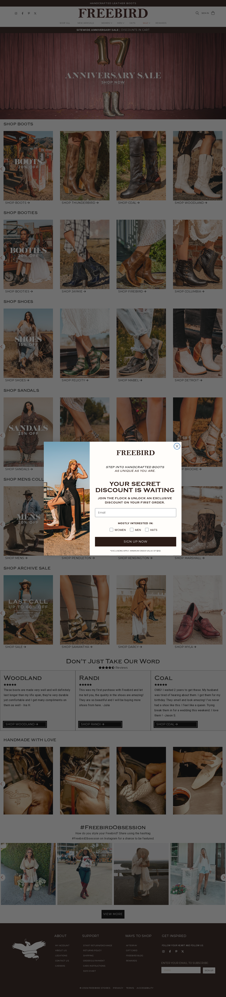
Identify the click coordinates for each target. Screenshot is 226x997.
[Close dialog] (177, 446)
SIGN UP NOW (135, 541)
